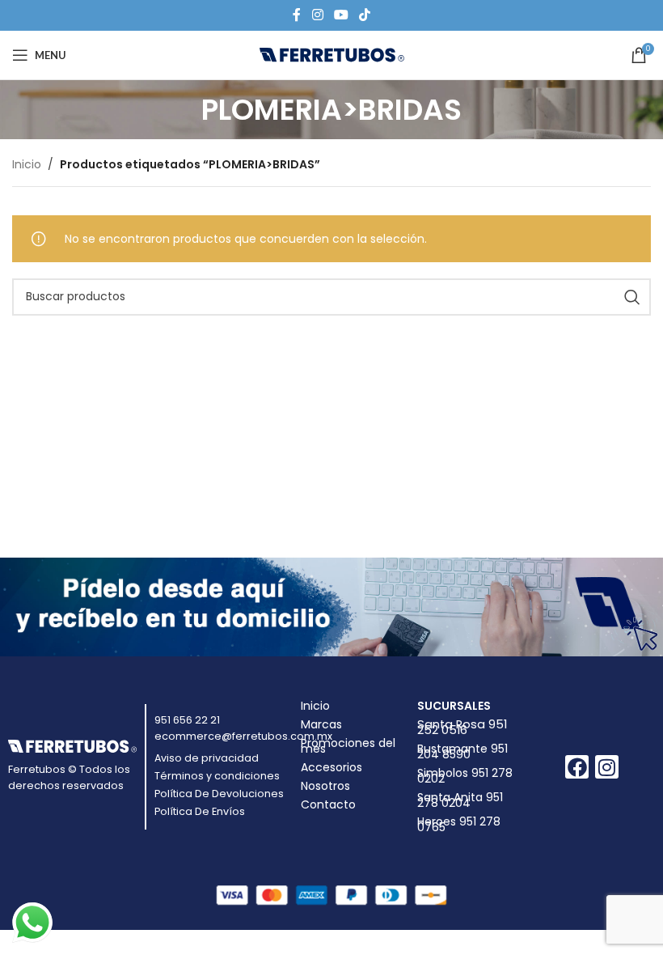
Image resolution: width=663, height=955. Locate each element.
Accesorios (331, 767)
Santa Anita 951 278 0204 (460, 800)
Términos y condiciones (217, 776)
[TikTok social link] (365, 15)
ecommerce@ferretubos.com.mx (243, 736)
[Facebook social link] (296, 15)
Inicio (26, 164)
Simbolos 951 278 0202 (465, 776)
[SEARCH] (632, 297)
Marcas (321, 724)
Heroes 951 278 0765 (458, 824)
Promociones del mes (348, 746)
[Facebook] (577, 767)
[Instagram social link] (317, 15)
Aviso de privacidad (206, 758)
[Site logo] (332, 54)
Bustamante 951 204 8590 (462, 751)
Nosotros (325, 786)
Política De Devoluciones (219, 793)
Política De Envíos (199, 811)
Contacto (328, 804)
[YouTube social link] (340, 15)
